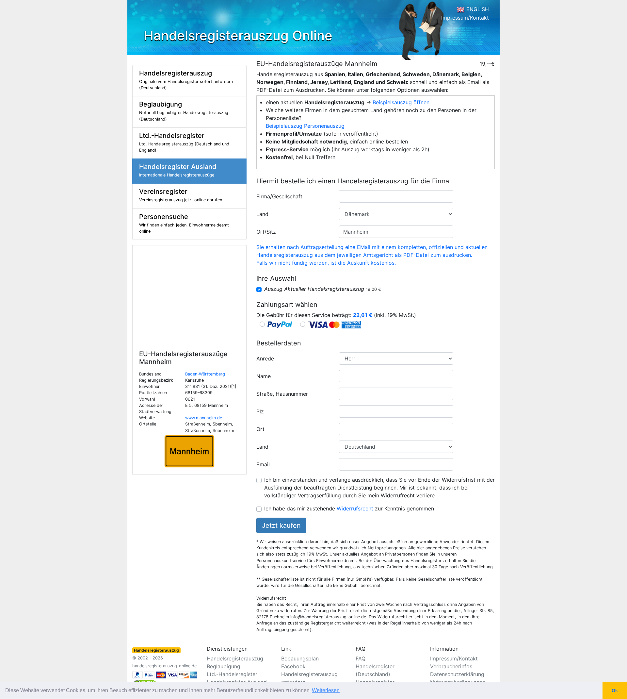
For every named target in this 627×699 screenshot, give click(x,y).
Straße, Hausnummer (282, 394)
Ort (260, 429)
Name (263, 376)
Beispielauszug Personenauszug (305, 126)
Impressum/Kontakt (465, 17)
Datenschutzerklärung (457, 674)
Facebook (293, 666)
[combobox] (396, 196)
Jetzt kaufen (281, 525)
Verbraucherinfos (451, 666)
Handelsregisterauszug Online (238, 35)
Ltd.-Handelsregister (232, 674)
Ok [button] (615, 690)
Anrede (265, 358)
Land (262, 214)
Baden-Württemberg (205, 374)
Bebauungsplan (300, 658)
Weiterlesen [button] (326, 690)
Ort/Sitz (266, 231)
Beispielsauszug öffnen (401, 102)
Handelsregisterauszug (235, 658)
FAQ (360, 658)
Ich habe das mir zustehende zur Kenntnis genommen (349, 508)
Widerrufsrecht (355, 508)
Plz (260, 411)
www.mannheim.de (203, 417)
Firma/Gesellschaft (279, 196)
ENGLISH (477, 9)
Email (263, 464)
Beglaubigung (223, 666)
